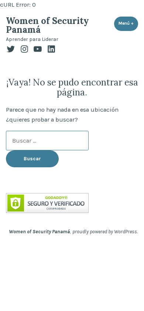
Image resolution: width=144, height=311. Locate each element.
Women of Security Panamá (47, 25)
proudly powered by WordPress (104, 231)
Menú (128, 23)
